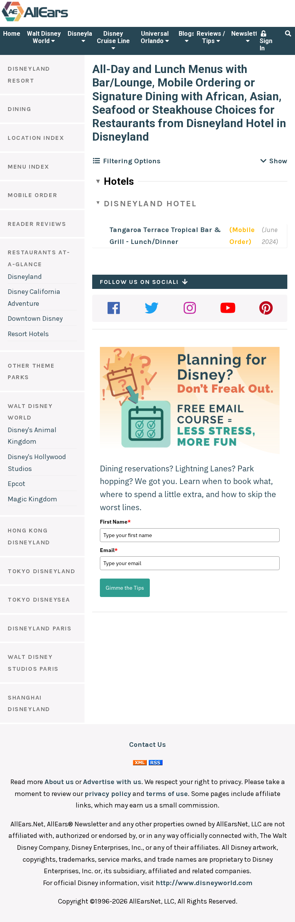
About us (59, 782)
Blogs (187, 33)
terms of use (167, 793)
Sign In (266, 44)
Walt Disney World (44, 37)
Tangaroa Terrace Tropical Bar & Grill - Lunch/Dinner (165, 236)
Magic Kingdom (32, 499)
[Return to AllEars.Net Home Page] (59, 21)
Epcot (16, 483)
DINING (19, 109)
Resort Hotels (28, 334)
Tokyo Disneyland (42, 571)
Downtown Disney (35, 318)
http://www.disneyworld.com (204, 883)
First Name (115, 521)
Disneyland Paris (40, 628)
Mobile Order (32, 195)
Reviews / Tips (211, 37)
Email (109, 550)
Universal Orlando (155, 37)
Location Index (36, 137)
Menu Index (29, 166)
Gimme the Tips (125, 587)
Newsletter (247, 33)
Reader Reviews (37, 223)
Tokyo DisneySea (39, 599)
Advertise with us (112, 782)
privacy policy (108, 793)
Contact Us (147, 744)
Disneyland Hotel (150, 204)
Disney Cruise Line (113, 37)
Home (11, 33)
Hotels (119, 181)
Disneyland (83, 33)
